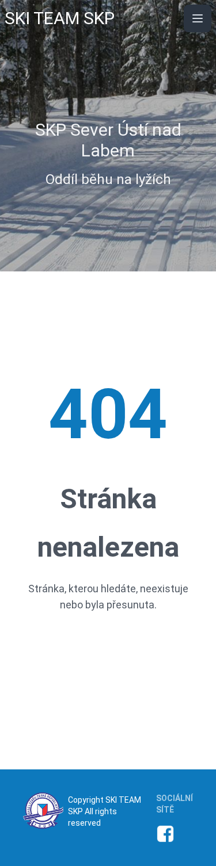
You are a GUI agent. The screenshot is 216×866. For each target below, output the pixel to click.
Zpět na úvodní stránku (108, 649)
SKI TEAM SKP (60, 18)
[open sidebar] (197, 18)
